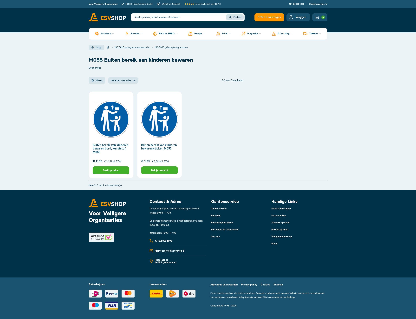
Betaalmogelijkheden (221, 222)
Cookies (265, 284)
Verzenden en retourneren (224, 229)
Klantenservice (317, 4)
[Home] (108, 47)
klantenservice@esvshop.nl (169, 250)
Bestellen (215, 215)
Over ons (215, 236)
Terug (98, 47)
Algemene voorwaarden (224, 284)
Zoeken (237, 17)
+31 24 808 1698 (296, 4)
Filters (98, 80)
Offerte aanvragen (269, 17)
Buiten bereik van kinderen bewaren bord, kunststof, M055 (110, 148)
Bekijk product (111, 170)
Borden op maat (279, 229)
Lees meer (95, 67)
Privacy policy (249, 284)
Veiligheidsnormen (281, 236)
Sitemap (278, 284)
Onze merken (278, 215)
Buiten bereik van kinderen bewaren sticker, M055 (159, 146)
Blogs (274, 243)
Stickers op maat (280, 222)
